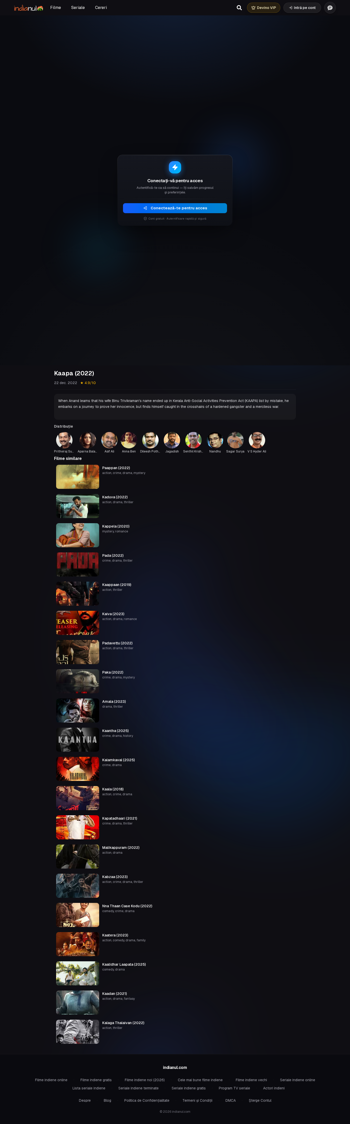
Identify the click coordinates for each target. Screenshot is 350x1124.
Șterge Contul (260, 1100)
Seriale (78, 7)
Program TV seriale (234, 1088)
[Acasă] (28, 8)
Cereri (101, 7)
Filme (55, 7)
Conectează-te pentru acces (179, 207)
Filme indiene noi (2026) (145, 1080)
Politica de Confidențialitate (146, 1100)
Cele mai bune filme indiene (200, 1080)
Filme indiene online (51, 1080)
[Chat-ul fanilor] (330, 7)
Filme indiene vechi (251, 1080)
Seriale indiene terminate (138, 1088)
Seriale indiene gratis (189, 1088)
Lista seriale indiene (89, 1088)
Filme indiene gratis (96, 1080)
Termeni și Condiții (197, 1100)
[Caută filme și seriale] (239, 7)
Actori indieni (274, 1088)
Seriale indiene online (297, 1080)
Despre (85, 1100)
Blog (107, 1100)
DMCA (230, 1100)
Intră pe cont (305, 7)
